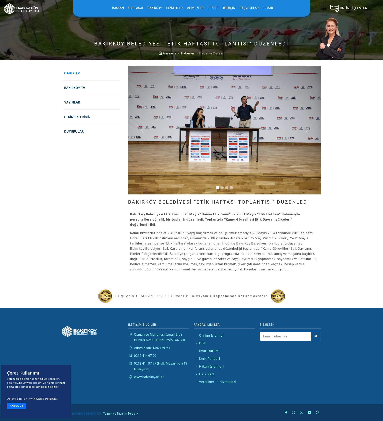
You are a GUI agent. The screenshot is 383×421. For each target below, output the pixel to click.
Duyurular (74, 131)
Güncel (213, 8)
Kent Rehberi (208, 358)
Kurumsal (136, 8)
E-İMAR (268, 8)
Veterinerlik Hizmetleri (216, 382)
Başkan (118, 8)
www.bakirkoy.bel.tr (149, 377)
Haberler (187, 53)
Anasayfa (169, 53)
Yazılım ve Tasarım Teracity (120, 413)
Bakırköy (155, 8)
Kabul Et (17, 405)
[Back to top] (372, 410)
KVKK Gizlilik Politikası (43, 398)
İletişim (229, 8)
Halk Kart (205, 374)
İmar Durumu (208, 351)
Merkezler (195, 8)
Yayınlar (72, 102)
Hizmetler (174, 8)
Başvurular (249, 8)
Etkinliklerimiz (77, 117)
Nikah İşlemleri (210, 366)
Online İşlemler (210, 335)
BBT (201, 343)
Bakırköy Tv (74, 88)
